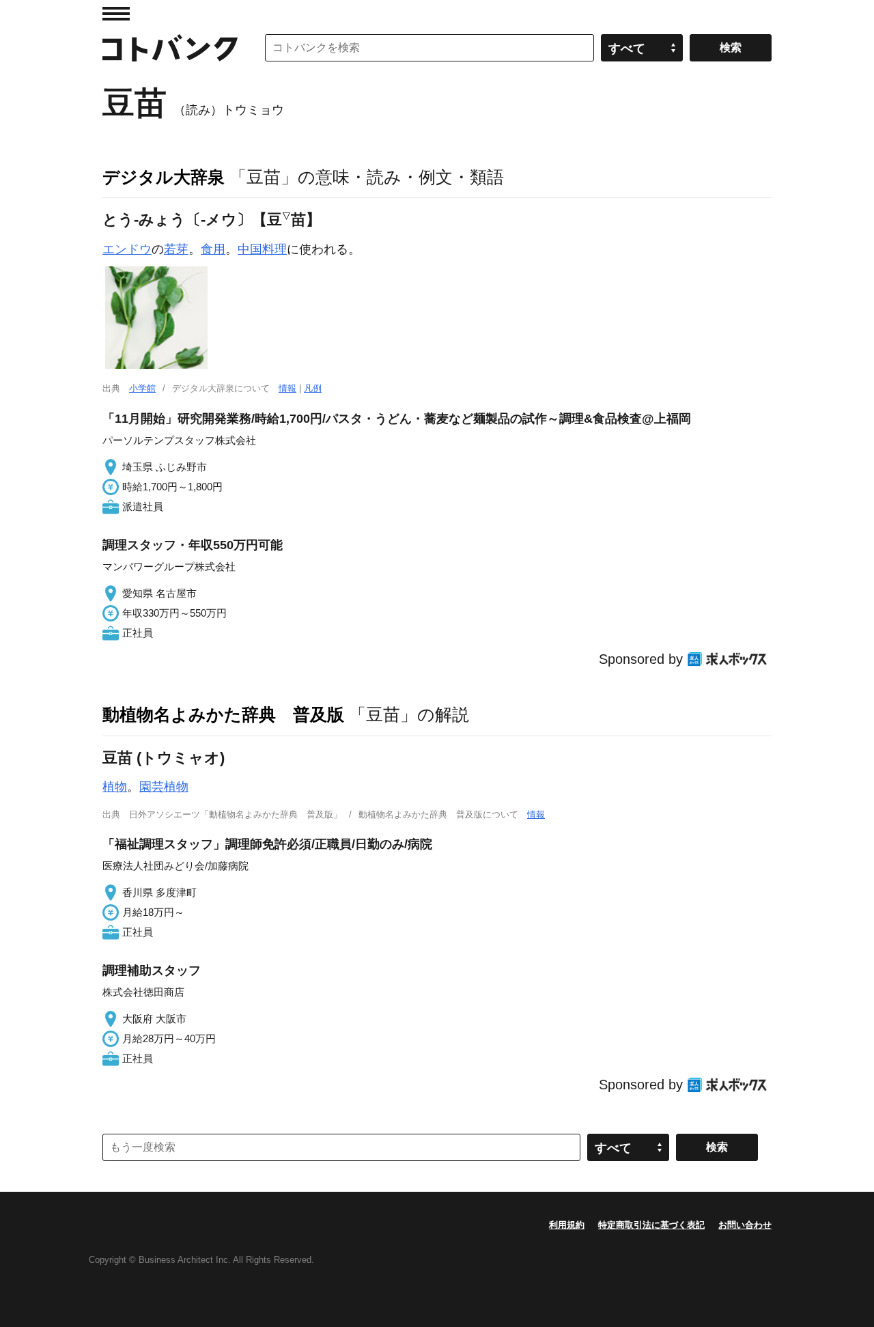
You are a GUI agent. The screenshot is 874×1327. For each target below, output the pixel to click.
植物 (114, 787)
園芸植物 (163, 787)
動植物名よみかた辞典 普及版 (223, 714)
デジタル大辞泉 (163, 176)
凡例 (313, 388)
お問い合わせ (745, 1225)
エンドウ (127, 249)
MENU (116, 13)
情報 (287, 388)
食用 (213, 249)
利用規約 (566, 1225)
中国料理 (262, 249)
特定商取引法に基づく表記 (651, 1225)
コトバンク (170, 47)
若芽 (176, 249)
